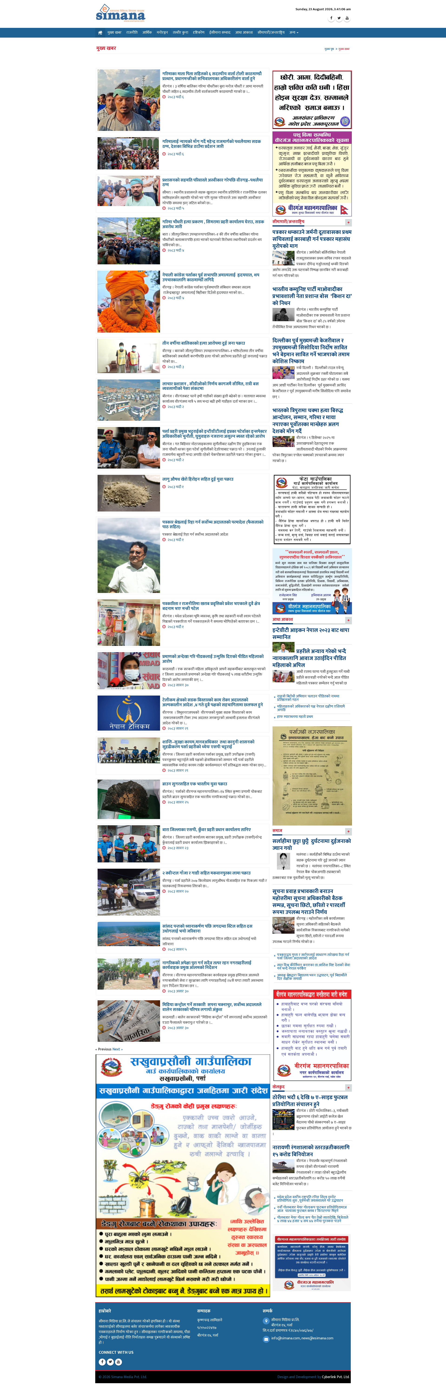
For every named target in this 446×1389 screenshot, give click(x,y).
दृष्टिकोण (198, 32)
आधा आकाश (244, 32)
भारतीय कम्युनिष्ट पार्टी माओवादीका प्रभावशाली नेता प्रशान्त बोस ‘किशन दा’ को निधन (312, 296)
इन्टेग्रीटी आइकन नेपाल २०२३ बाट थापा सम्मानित (310, 634)
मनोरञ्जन (162, 32)
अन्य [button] (292, 32)
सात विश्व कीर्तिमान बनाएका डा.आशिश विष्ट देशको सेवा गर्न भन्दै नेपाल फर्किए (313, 967)
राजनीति (132, 32)
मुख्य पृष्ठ (329, 49)
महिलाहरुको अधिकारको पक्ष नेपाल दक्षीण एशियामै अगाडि (311, 708)
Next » (117, 1049)
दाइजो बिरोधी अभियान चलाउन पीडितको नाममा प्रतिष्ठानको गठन (308, 698)
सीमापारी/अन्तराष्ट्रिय (271, 32)
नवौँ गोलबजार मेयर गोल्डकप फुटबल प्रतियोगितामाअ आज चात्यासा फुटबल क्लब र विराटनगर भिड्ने (312, 1209)
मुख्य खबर (114, 32)
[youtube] (347, 18)
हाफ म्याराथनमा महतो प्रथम (295, 717)
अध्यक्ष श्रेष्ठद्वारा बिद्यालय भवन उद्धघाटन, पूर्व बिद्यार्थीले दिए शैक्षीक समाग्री (312, 977)
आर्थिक (147, 32)
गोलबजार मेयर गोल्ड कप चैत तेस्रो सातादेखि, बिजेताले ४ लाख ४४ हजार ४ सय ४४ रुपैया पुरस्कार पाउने (312, 1219)
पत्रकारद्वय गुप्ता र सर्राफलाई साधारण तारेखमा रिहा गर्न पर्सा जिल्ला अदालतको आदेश (313, 957)
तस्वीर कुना (180, 32)
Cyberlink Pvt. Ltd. (336, 1377)
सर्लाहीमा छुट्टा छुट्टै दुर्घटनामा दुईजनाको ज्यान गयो (311, 845)
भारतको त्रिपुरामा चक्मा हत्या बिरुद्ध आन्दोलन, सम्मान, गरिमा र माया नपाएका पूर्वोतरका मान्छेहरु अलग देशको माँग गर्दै (307, 421)
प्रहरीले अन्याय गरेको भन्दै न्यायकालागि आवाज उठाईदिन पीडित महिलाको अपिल (309, 658)
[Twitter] (339, 18)
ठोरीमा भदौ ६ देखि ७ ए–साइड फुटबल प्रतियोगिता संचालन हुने (310, 1101)
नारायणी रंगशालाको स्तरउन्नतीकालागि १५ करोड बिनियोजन (311, 1151)
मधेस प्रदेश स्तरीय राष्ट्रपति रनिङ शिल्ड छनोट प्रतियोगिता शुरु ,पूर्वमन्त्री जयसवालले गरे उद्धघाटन (310, 1199)
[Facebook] (331, 18)
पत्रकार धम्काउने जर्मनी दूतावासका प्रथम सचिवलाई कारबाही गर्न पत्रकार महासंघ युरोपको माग (312, 239)
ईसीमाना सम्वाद (219, 32)
